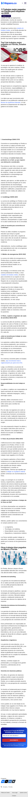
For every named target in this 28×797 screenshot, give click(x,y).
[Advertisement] (14, 124)
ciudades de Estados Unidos (9, 275)
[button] (22, 3)
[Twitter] (6, 781)
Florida (10, 787)
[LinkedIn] (10, 781)
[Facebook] (3, 781)
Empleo (5, 787)
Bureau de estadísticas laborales (11, 102)
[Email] (13, 781)
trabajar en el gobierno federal (16, 471)
